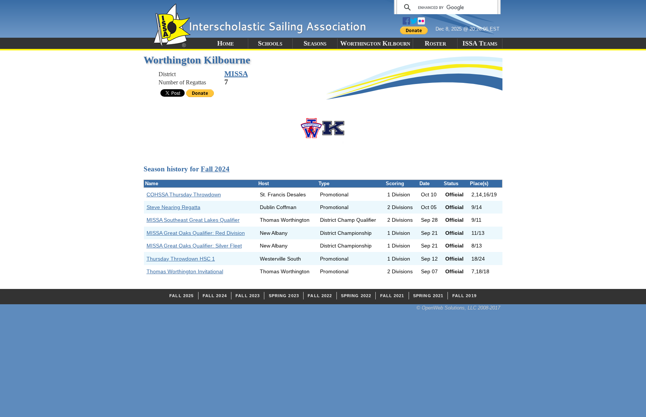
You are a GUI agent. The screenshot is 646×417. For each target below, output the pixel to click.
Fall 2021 (392, 295)
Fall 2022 (320, 295)
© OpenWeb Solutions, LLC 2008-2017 (458, 308)
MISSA (236, 73)
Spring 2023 (284, 295)
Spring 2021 (428, 295)
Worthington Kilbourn (375, 43)
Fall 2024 (215, 169)
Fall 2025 (181, 295)
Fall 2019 (464, 295)
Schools (270, 43)
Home (225, 43)
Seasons (315, 43)
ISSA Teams (479, 43)
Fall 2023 (248, 295)
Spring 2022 (356, 295)
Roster (435, 43)
